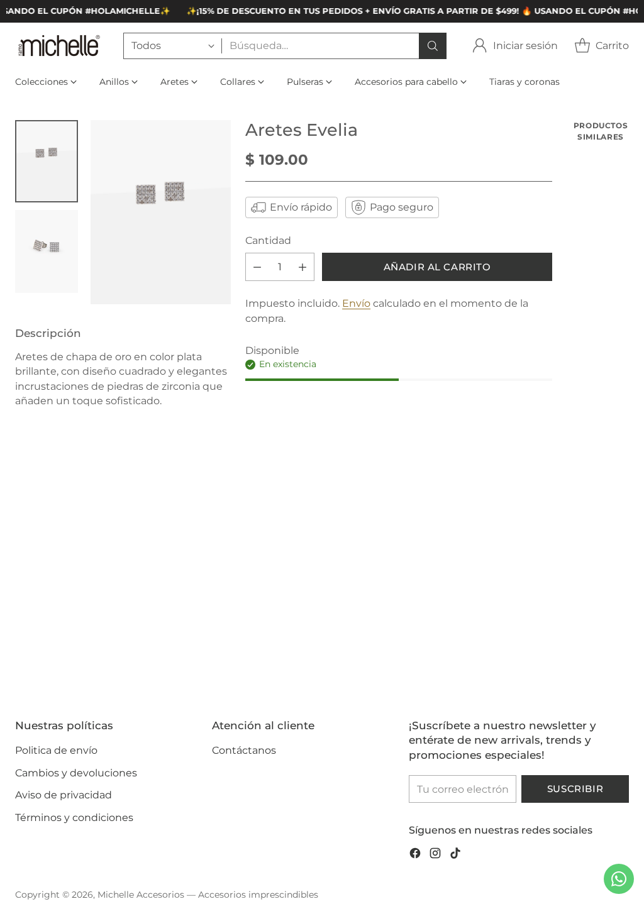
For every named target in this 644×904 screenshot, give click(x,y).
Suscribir (575, 789)
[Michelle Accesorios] (59, 45)
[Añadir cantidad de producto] (302, 266)
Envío (356, 303)
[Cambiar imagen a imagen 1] (46, 161)
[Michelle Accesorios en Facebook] (415, 855)
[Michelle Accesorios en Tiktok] (455, 855)
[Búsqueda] (433, 46)
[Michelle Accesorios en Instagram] (435, 855)
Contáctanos (244, 750)
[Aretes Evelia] (161, 212)
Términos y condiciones (74, 818)
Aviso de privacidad (63, 795)
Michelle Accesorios (140, 895)
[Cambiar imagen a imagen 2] (46, 251)
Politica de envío (56, 750)
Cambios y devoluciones (76, 773)
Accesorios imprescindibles (258, 895)
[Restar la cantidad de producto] (257, 266)
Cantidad (268, 240)
